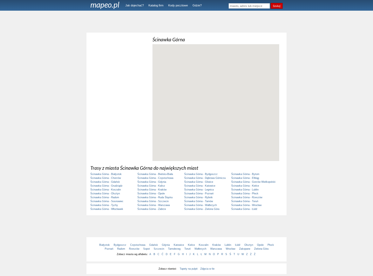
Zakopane (244, 248)
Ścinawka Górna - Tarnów (198, 201)
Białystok (104, 244)
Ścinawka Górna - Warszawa (153, 205)
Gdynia (166, 244)
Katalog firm (156, 5)
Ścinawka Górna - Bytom (245, 174)
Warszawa (216, 248)
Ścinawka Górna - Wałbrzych (200, 205)
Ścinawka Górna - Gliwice (198, 181)
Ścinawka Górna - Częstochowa (155, 178)
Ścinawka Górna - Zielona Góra (201, 209)
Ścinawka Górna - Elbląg (245, 178)
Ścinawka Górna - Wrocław (246, 205)
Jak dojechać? (134, 5)
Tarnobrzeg (174, 248)
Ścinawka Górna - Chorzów (105, 178)
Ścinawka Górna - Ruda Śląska (155, 197)
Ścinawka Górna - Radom (104, 197)
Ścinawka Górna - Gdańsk (105, 181)
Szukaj (277, 6)
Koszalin (203, 244)
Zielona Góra (261, 248)
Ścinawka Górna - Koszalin (105, 189)
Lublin (228, 244)
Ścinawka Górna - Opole (151, 193)
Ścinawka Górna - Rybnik (198, 197)
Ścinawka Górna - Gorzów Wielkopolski (253, 181)
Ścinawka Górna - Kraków (151, 189)
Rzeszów (134, 248)
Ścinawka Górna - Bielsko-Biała (155, 174)
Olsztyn (248, 244)
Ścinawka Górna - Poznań (199, 193)
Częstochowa (137, 244)
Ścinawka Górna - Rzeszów (246, 197)
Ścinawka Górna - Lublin (245, 189)
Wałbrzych (200, 248)
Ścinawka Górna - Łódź (244, 209)
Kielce (191, 244)
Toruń (187, 248)
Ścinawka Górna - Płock (244, 193)
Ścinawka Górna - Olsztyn (105, 193)
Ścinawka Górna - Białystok (106, 174)
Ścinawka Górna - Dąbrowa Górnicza (205, 178)
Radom (121, 248)
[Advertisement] (186, 21)
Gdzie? (197, 5)
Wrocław (230, 248)
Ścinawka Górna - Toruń (244, 201)
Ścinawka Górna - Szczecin (153, 201)
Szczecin (159, 248)
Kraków (216, 244)
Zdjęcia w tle (207, 268)
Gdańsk (153, 244)
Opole (260, 244)
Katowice (179, 244)
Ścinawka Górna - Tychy (104, 205)
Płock (271, 244)
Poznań (109, 248)
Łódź (238, 244)
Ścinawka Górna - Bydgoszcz (201, 174)
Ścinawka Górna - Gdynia (151, 181)
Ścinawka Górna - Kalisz (151, 185)
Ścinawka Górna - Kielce (245, 185)
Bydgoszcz (120, 244)
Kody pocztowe (178, 5)
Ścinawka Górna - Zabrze (151, 209)
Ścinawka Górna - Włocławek (106, 209)
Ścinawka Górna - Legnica (199, 189)
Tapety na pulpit (189, 268)
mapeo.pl (104, 4)
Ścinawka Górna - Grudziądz (106, 185)
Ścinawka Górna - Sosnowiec (106, 201)
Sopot (146, 248)
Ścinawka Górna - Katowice (199, 185)
